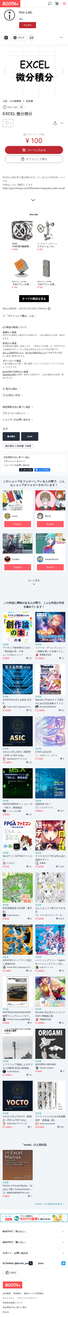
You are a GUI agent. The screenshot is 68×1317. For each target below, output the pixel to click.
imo (21, 19)
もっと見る (34, 580)
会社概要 (7, 1293)
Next (62, 71)
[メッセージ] (31, 38)
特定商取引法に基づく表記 (16, 406)
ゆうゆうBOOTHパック (36, 352)
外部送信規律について (12, 1303)
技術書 (29, 101)
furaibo (15, 559)
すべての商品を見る (34, 298)
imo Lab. (34, 214)
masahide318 (51, 559)
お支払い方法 (13, 395)
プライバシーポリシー (14, 413)
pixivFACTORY (9, 374)
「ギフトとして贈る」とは (20, 315)
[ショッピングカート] (57, 3)
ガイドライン (9, 1298)
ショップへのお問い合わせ (16, 419)
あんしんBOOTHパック (13, 352)
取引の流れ (11, 388)
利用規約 (17, 1293)
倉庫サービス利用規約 (34, 1293)
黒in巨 (48, 516)
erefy (15, 516)
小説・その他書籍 (12, 101)
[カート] (21, 107)
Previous (5, 71)
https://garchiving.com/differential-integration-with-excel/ (34, 188)
